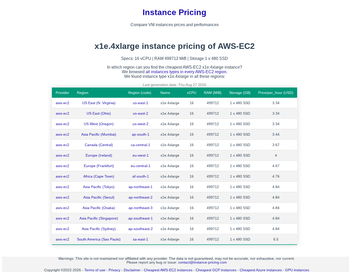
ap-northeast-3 (141, 208)
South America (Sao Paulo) (99, 239)
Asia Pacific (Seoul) (98, 197)
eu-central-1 (140, 166)
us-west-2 (140, 124)
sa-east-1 (140, 239)
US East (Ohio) (99, 113)
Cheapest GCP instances (216, 270)
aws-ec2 (62, 103)
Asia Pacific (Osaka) (99, 208)
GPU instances (297, 270)
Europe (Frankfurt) (99, 166)
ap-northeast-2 (141, 197)
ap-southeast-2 (140, 229)
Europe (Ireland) (99, 155)
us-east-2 (140, 113)
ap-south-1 (140, 134)
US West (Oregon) (99, 124)
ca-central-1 (140, 145)
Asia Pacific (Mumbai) (98, 134)
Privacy (114, 270)
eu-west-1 (141, 155)
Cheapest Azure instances (261, 270)
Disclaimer (132, 270)
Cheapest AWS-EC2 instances (168, 270)
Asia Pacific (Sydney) (99, 229)
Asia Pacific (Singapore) (98, 218)
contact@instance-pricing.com (202, 262)
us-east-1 (140, 103)
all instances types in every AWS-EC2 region (186, 72)
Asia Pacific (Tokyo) (98, 187)
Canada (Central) (99, 145)
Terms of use (94, 270)
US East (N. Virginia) (98, 103)
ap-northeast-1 (141, 187)
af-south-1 (140, 176)
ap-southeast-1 (140, 218)
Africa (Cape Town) (98, 176)
